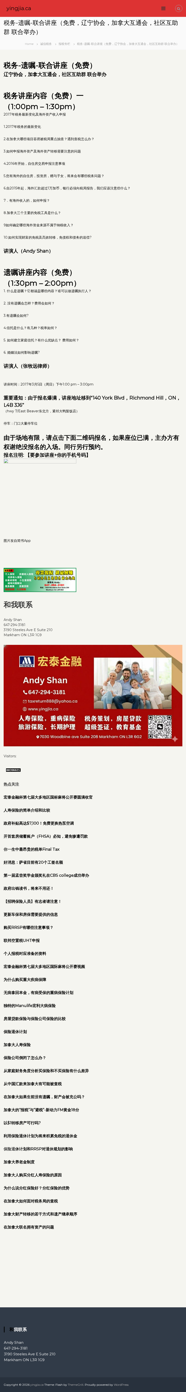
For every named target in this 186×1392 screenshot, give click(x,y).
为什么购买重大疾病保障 (25, 979)
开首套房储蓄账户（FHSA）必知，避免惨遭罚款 (46, 836)
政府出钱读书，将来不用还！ (29, 888)
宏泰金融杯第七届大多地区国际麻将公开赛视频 (44, 966)
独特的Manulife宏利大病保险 (30, 1005)
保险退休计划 (15, 1031)
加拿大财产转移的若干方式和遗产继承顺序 (40, 1214)
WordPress (121, 1384)
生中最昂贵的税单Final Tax (35, 849)
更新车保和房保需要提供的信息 (31, 914)
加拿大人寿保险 (17, 1044)
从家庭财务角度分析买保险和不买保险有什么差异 (46, 1070)
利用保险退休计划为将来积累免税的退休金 (40, 1136)
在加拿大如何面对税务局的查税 (31, 1201)
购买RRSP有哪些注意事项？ (29, 927)
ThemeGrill (75, 1384)
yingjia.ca (19, 8)
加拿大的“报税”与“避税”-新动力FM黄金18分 (41, 1110)
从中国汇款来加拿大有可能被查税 (33, 1084)
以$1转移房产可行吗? (22, 1123)
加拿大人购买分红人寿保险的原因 (33, 1175)
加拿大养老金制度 (19, 1162)
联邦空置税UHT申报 (22, 940)
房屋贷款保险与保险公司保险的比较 (35, 1018)
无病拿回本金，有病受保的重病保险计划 (38, 992)
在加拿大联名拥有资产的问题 (29, 1227)
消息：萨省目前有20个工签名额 (35, 862)
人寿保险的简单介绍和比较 (27, 810)
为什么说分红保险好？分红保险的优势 (37, 1188)
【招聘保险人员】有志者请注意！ (33, 901)
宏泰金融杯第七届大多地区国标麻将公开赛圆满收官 (48, 797)
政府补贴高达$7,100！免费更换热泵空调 (39, 823)
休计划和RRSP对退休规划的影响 (44, 1149)
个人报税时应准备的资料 (25, 953)
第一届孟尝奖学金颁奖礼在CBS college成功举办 (46, 875)
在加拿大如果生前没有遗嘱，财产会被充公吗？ (44, 1097)
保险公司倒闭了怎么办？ (25, 1057)
